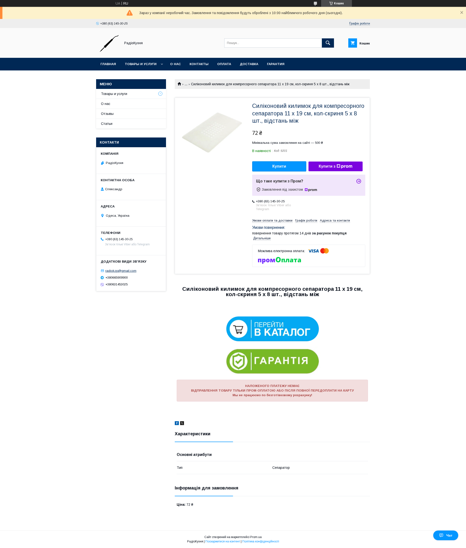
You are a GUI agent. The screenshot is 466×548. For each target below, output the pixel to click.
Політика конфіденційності (260, 541)
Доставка (249, 64)
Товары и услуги (141, 64)
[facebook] (177, 424)
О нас (175, 64)
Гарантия (275, 64)
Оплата (224, 64)
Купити (279, 166)
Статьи (106, 124)
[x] (182, 424)
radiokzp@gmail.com (120, 271)
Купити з (327, 166)
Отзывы (107, 114)
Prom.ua (256, 537)
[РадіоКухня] (107, 51)
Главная (108, 64)
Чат (449, 535)
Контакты (199, 64)
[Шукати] (328, 43)
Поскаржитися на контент (222, 541)
